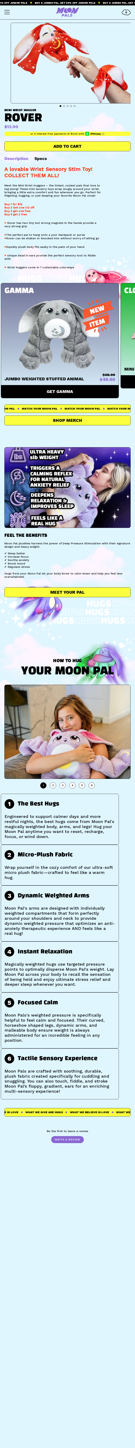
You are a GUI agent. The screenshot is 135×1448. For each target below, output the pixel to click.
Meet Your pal (67, 592)
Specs (40, 158)
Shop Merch (67, 420)
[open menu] (7, 12)
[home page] (67, 15)
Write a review (67, 1139)
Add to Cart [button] (67, 146)
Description (16, 158)
